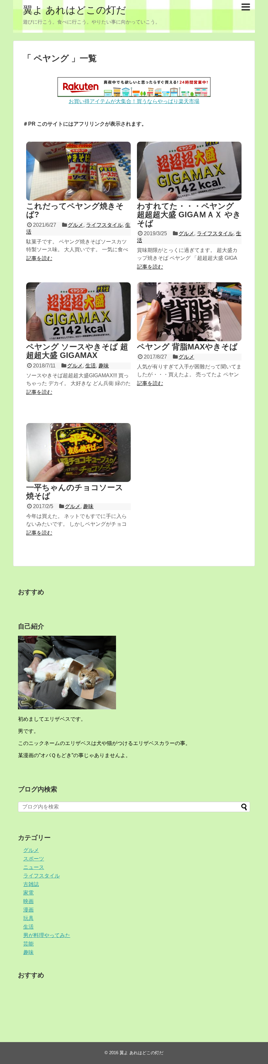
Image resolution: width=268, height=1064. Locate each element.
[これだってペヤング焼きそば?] (78, 171)
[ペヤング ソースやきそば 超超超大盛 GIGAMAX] (78, 311)
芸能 (28, 944)
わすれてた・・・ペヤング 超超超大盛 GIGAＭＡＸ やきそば (189, 215)
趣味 (103, 365)
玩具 (28, 918)
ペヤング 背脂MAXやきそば (187, 346)
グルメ (75, 225)
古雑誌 (31, 884)
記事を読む (39, 258)
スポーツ (33, 858)
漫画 (28, 910)
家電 (28, 893)
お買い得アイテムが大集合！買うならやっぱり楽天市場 (134, 101)
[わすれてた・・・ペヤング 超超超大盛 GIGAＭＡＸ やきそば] (189, 171)
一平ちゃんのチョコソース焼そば (74, 491)
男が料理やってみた (46, 935)
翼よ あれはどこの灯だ (74, 10)
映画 (28, 901)
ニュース (33, 867)
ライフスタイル (104, 225)
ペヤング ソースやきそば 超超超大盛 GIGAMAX (77, 351)
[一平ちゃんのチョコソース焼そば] (78, 452)
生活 (90, 365)
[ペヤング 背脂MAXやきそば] (189, 311)
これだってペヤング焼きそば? (75, 210)
